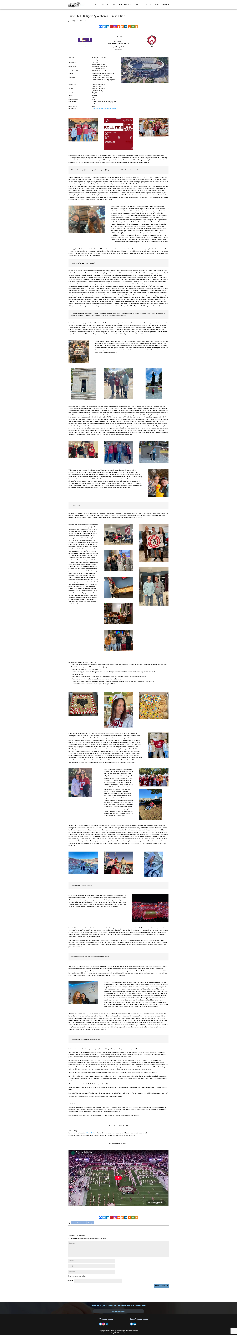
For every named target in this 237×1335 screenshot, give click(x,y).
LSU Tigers (90, 1223)
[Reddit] (118, 26)
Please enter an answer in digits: (77, 1276)
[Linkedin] (107, 26)
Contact (165, 5)
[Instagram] (115, 26)
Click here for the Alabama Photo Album (104, 108)
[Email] (133, 26)
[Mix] (122, 26)
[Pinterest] (111, 26)
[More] (136, 26)
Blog (138, 5)
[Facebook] (100, 26)
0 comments (94, 21)
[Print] (129, 26)
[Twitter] (104, 26)
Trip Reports (111, 5)
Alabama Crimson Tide (78, 1223)
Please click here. (91, 1133)
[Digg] (125, 26)
